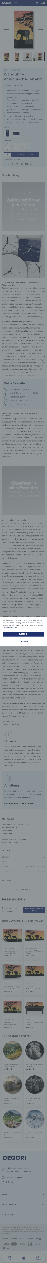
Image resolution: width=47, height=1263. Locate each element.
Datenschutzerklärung (10, 628)
